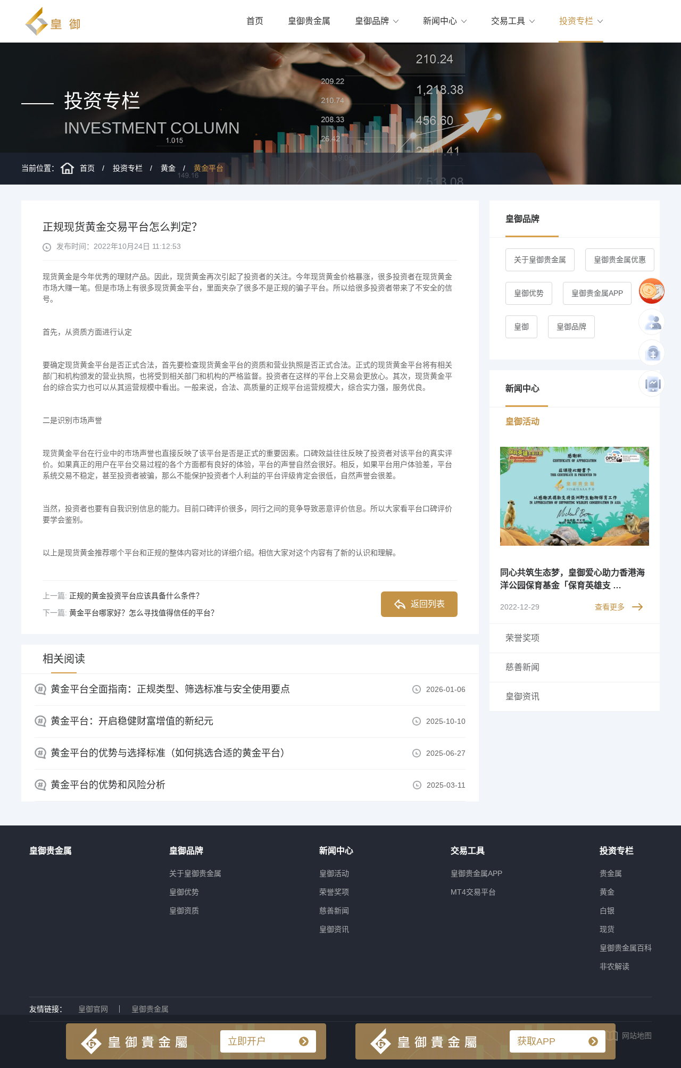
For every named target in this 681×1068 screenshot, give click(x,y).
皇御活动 (334, 873)
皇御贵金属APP (597, 293)
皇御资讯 (334, 929)
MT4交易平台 (473, 892)
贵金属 (611, 873)
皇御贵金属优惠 (620, 259)
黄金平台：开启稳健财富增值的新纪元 (132, 721)
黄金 (168, 168)
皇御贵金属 (309, 21)
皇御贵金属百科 (626, 948)
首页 (254, 21)
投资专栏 (576, 21)
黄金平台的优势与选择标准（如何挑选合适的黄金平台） (170, 753)
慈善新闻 (334, 910)
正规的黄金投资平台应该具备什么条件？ (136, 595)
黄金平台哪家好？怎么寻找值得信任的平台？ (143, 612)
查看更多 (610, 607)
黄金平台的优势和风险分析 (108, 785)
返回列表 (428, 603)
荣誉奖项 (334, 892)
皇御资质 (184, 910)
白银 (607, 910)
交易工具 (508, 21)
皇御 (521, 326)
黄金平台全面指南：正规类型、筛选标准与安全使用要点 (170, 689)
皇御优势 (529, 293)
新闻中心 (440, 21)
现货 (607, 929)
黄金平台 (208, 168)
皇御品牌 (372, 21)
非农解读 (614, 966)
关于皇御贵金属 (540, 259)
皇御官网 (93, 1009)
